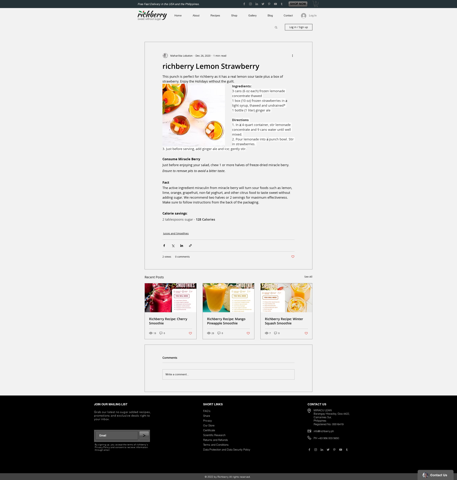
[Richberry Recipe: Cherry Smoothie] (170, 297)
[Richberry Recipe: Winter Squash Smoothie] (286, 297)
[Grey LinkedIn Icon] (256, 4)
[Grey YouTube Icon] (275, 4)
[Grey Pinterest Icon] (269, 4)
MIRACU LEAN (323, 410)
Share (206, 415)
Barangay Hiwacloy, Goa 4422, (332, 413)
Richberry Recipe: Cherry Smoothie (168, 321)
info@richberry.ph (324, 431)
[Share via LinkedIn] (181, 245)
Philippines (320, 420)
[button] (316, 4)
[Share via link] (190, 245)
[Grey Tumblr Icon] (281, 4)
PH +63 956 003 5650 (326, 438)
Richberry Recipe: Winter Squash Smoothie (284, 321)
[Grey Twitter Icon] (263, 4)
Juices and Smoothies (176, 233)
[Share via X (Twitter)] (173, 245)
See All (308, 276)
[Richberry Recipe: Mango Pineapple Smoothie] (228, 297)
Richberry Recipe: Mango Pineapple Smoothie (226, 321)
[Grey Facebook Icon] (244, 4)
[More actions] (292, 55)
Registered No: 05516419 (328, 424)
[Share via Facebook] (164, 245)
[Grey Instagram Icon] (250, 4)
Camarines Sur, (323, 417)
